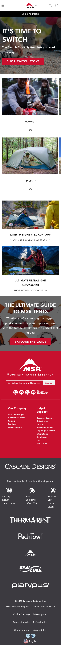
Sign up (49, 382)
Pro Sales (12, 424)
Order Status (42, 421)
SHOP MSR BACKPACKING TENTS (28, 240)
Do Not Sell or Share (44, 606)
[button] (50, 5)
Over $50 (32, 503)
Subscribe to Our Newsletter (26, 382)
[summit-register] (42, 392)
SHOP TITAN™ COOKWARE (28, 290)
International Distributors (43, 435)
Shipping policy (22, 629)
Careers (11, 421)
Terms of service (21, 622)
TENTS (29, 181)
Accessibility (40, 629)
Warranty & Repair (45, 427)
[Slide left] (24, 130)
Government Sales (16, 417)
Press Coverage (15, 427)
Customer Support (45, 418)
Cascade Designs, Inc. (34, 601)
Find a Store (42, 443)
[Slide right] (37, 130)
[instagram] (15, 392)
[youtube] (33, 392)
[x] (27, 392)
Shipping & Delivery (46, 430)
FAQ (38, 440)
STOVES (29, 122)
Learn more (9, 503)
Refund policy (40, 622)
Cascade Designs (16, 414)
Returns (40, 424)
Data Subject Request (17, 606)
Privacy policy (40, 614)
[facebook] (21, 392)
